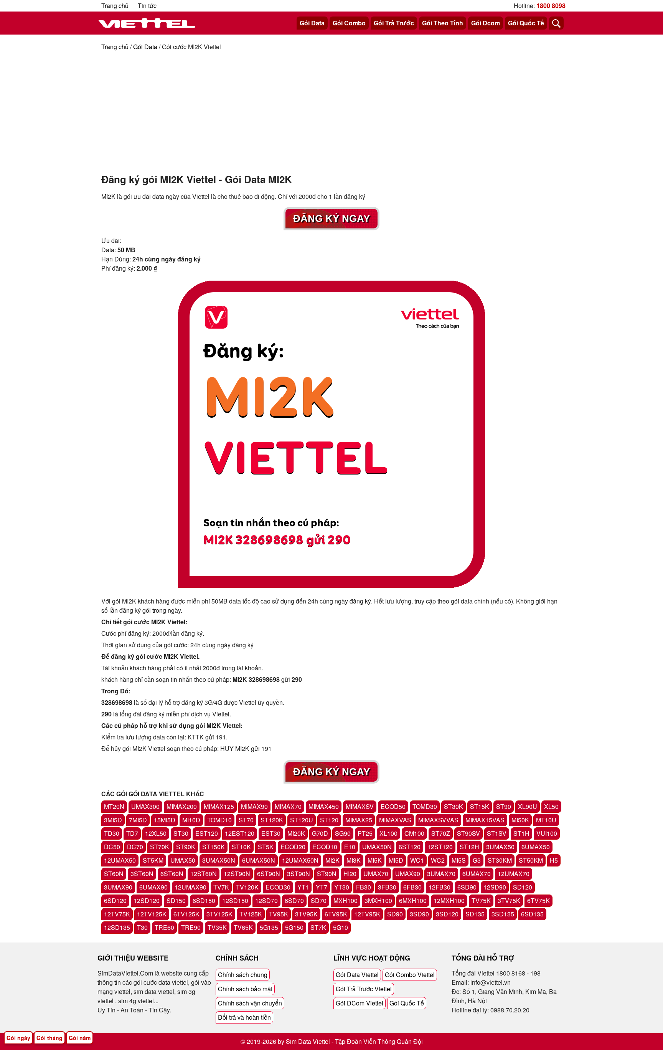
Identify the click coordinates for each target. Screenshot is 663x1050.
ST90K (185, 846)
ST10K (241, 846)
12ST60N (203, 873)
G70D (320, 833)
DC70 (135, 846)
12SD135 (117, 927)
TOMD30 (424, 806)
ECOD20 (292, 846)
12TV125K (152, 913)
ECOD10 (324, 846)
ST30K (453, 806)
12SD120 (147, 900)
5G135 (269, 927)
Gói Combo (349, 22)
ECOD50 (393, 806)
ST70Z (440, 833)
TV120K (247, 887)
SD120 (522, 887)
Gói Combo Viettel (410, 974)
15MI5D (164, 819)
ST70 (246, 819)
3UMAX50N (218, 860)
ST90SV (468, 833)
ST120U (301, 819)
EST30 (270, 833)
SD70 (319, 900)
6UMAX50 (535, 846)
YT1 (303, 887)
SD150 (176, 900)
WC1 (417, 860)
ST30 (180, 833)
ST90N (326, 873)
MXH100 (345, 900)
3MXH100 (378, 900)
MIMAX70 (288, 806)
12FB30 (439, 887)
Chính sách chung (242, 974)
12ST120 (440, 846)
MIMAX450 (323, 806)
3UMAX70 (441, 873)
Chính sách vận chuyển (250, 1003)
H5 (554, 860)
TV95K (278, 913)
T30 (142, 927)
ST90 (503, 806)
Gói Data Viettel (357, 974)
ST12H (469, 846)
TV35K (217, 927)
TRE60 (164, 927)
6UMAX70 (476, 873)
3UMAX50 (500, 846)
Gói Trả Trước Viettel (364, 988)
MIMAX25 (358, 819)
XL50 (551, 806)
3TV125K (219, 913)
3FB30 (387, 887)
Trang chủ (115, 5)
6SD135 (532, 913)
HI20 (349, 873)
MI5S (459, 860)
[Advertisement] (331, 109)
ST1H (521, 833)
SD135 (475, 913)
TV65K (243, 927)
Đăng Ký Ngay (331, 218)
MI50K (520, 819)
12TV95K (367, 913)
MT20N (114, 806)
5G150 (294, 927)
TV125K (250, 913)
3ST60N (141, 873)
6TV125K (186, 913)
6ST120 (410, 846)
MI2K (332, 860)
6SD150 (204, 900)
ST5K (266, 846)
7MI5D (138, 819)
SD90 (395, 913)
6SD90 (467, 887)
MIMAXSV (360, 806)
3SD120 (447, 913)
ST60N (114, 873)
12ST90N (237, 873)
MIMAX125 (219, 806)
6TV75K (538, 900)
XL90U (527, 806)
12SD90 (494, 887)
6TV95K (336, 913)
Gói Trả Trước (394, 22)
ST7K (318, 927)
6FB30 (412, 887)
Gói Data (312, 22)
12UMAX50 (120, 860)
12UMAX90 (190, 887)
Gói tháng (49, 1038)
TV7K (221, 887)
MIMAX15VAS (485, 819)
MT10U (546, 819)
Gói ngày (18, 1038)
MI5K (375, 860)
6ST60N (171, 873)
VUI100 (546, 833)
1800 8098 (551, 5)
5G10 (340, 927)
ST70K (159, 846)
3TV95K (306, 913)
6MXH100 (413, 900)
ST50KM (531, 860)
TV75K (481, 900)
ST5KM (153, 860)
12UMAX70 (513, 873)
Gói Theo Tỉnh (442, 22)
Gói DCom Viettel (359, 1003)
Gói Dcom (485, 22)
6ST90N (268, 873)
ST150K (213, 846)
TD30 (111, 833)
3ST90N (298, 873)
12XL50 (156, 833)
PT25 (365, 833)
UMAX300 (145, 806)
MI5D (396, 860)
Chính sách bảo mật (245, 988)
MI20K (296, 833)
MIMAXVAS (395, 819)
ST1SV (496, 833)
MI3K (353, 860)
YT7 (321, 887)
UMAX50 (182, 860)
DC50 (112, 846)
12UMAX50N (300, 860)
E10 (349, 846)
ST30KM (500, 860)
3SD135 (502, 913)
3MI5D (113, 819)
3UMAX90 (118, 887)
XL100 (388, 833)
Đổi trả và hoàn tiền (244, 1017)
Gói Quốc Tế (526, 22)
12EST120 (239, 833)
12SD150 (235, 900)
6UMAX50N (258, 860)
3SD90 (419, 913)
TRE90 (191, 927)
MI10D (191, 819)
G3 (477, 860)
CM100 (414, 833)
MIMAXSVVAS (438, 819)
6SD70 (294, 900)
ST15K (479, 806)
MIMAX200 (182, 806)
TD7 (132, 833)
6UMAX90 (153, 887)
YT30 (341, 887)
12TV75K (117, 913)
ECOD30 (278, 887)
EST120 (206, 833)
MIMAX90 (254, 806)
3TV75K (509, 900)
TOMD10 (219, 819)
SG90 (343, 833)
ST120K (272, 819)
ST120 (329, 819)
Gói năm (80, 1038)
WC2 (438, 860)
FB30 (363, 887)
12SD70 (266, 900)
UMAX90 (407, 873)
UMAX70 (375, 873)
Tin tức (147, 5)
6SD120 (115, 900)
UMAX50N (377, 846)
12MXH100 (449, 900)
